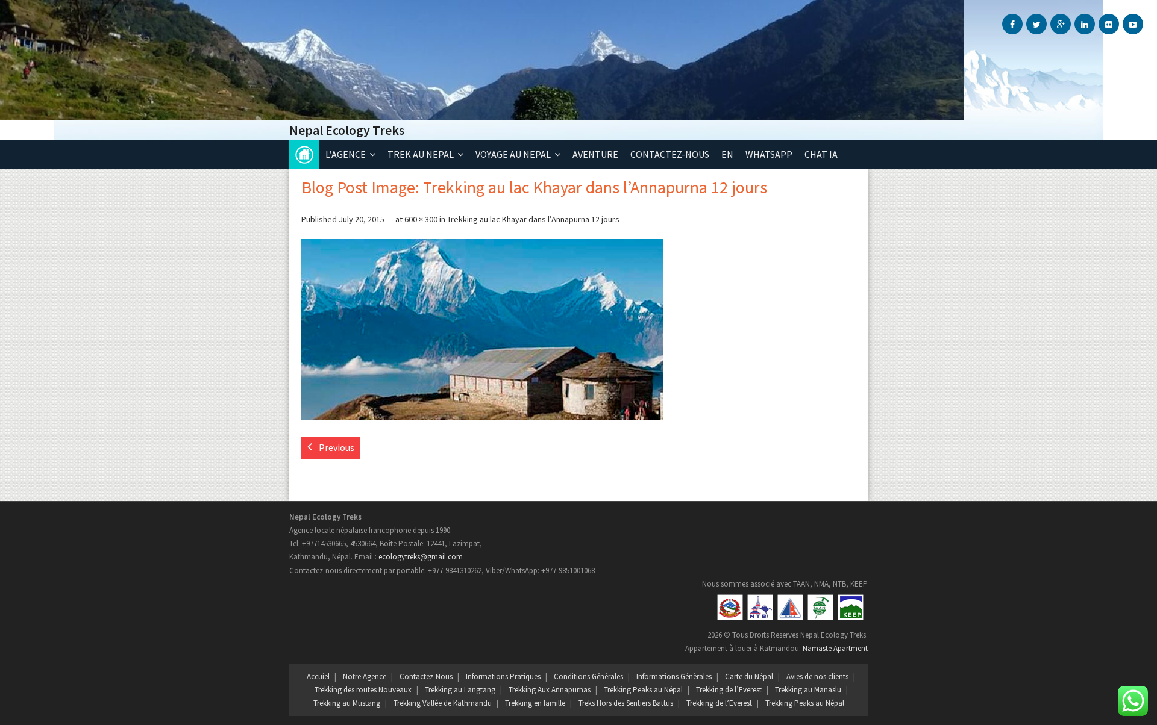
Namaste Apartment (835, 648)
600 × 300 (420, 219)
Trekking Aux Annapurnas (550, 690)
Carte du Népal (749, 676)
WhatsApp (768, 154)
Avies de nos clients (817, 676)
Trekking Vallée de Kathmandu (443, 703)
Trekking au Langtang (460, 690)
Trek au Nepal (420, 154)
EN (727, 154)
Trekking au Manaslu (808, 690)
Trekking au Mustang (346, 703)
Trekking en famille (535, 703)
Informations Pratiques (503, 676)
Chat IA (821, 154)
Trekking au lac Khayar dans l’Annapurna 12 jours (533, 219)
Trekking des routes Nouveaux (363, 690)
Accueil (304, 154)
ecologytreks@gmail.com (420, 557)
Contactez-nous (669, 154)
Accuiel (318, 676)
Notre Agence (364, 676)
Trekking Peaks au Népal (643, 690)
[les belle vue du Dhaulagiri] (482, 329)
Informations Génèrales (674, 676)
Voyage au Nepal (513, 154)
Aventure (595, 154)
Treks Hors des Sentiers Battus (625, 703)
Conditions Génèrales (588, 676)
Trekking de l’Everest (729, 690)
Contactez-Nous (426, 676)
